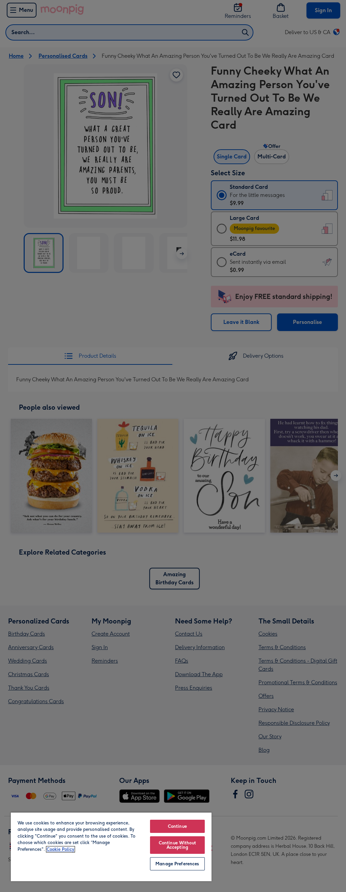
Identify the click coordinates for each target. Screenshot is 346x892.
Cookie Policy (60, 849)
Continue (177, 826)
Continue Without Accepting (177, 845)
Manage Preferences (177, 863)
